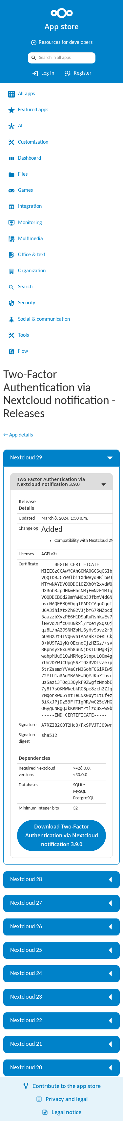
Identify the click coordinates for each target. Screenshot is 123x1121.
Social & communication (44, 319)
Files (23, 174)
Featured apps (33, 110)
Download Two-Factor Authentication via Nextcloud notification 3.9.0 (61, 835)
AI (20, 126)
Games (25, 190)
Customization (33, 142)
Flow (23, 351)
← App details (18, 435)
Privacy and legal (67, 1099)
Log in (42, 73)
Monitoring (30, 222)
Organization (32, 271)
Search (25, 287)
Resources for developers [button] (61, 42)
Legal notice (66, 1112)
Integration (30, 206)
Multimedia (30, 238)
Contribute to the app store (66, 1086)
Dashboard (29, 158)
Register (78, 73)
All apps (26, 94)
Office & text (31, 255)
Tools (23, 335)
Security (26, 303)
